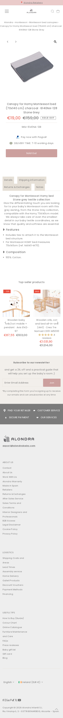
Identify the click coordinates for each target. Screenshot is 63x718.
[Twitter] (16, 700)
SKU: (24, 127)
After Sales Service (13, 498)
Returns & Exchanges (17, 187)
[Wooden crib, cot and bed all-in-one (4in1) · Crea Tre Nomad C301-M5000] (46, 303)
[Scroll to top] (56, 709)
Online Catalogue (12, 627)
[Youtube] (19, 700)
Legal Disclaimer (12, 524)
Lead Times (9, 567)
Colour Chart (10, 622)
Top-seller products (31, 282)
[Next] (15, 41)
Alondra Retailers (33, 2)
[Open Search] (52, 11)
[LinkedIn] (8, 700)
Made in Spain (10, 485)
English (8, 682)
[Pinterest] (11, 700)
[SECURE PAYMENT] (5, 417)
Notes (39, 187)
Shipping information (32, 180)
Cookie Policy (10, 529)
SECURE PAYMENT (19, 417)
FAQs (5, 640)
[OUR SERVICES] (37, 417)
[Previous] (7, 41)
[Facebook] (3, 700)
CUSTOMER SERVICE (48, 410)
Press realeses (11, 645)
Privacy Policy (10, 533)
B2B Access (9, 520)
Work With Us (10, 477)
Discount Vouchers (13, 585)
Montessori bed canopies (43, 22)
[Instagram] (5, 700)
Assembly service (12, 571)
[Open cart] (58, 11)
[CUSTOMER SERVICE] (34, 410)
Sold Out (31, 153)
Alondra (8, 22)
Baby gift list (9, 649)
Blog (5, 657)
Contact (7, 467)
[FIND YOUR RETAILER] (4, 410)
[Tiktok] (13, 700)
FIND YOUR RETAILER (19, 410)
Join (52, 382)
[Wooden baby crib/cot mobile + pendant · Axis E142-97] (16, 303)
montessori (21, 22)
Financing (8, 594)
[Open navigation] (9, 11)
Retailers (7, 489)
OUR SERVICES (49, 417)
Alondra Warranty (12, 481)
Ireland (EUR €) (31, 682)
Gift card (7, 653)
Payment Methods (12, 589)
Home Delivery (11, 576)
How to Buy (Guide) (13, 618)
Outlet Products (11, 580)
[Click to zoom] (55, 41)
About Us (7, 472)
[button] (45, 334)
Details (8, 180)
